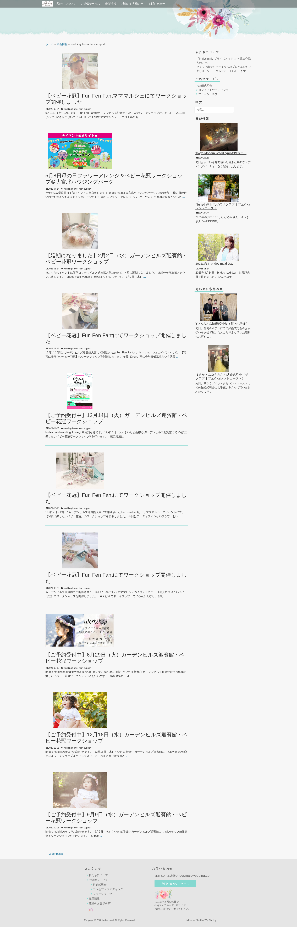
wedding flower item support (77, 109)
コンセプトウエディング (108, 889)
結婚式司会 (205, 85)
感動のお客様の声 (132, 3)
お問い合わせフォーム (175, 883)
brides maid (108, 920)
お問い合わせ (156, 3)
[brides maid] (47, 4)
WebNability (210, 920)
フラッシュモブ (208, 94)
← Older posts (54, 853)
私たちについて (66, 3)
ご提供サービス (90, 3)
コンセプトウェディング (213, 89)
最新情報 (110, 3)
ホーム (49, 44)
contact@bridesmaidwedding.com (186, 875)
